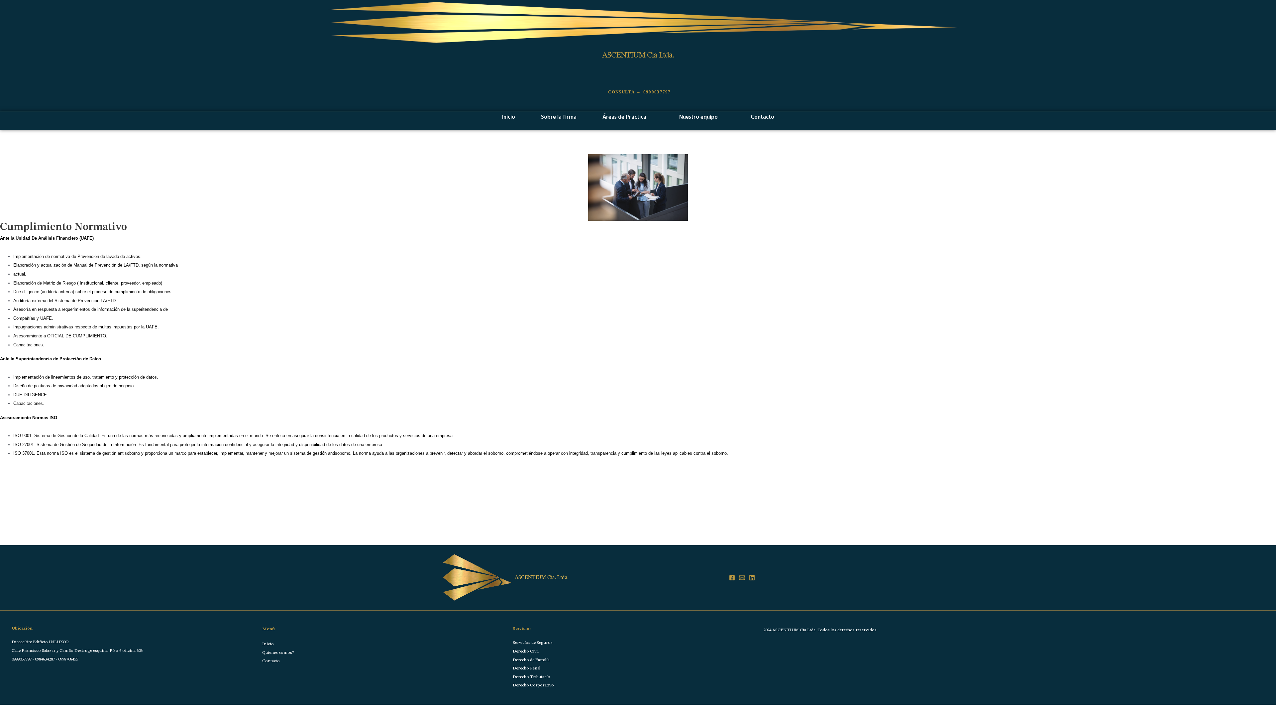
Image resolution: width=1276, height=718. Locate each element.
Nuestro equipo (698, 116)
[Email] (742, 578)
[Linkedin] (752, 578)
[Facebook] (732, 578)
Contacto (762, 116)
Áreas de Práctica (624, 116)
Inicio (508, 116)
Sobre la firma (559, 116)
